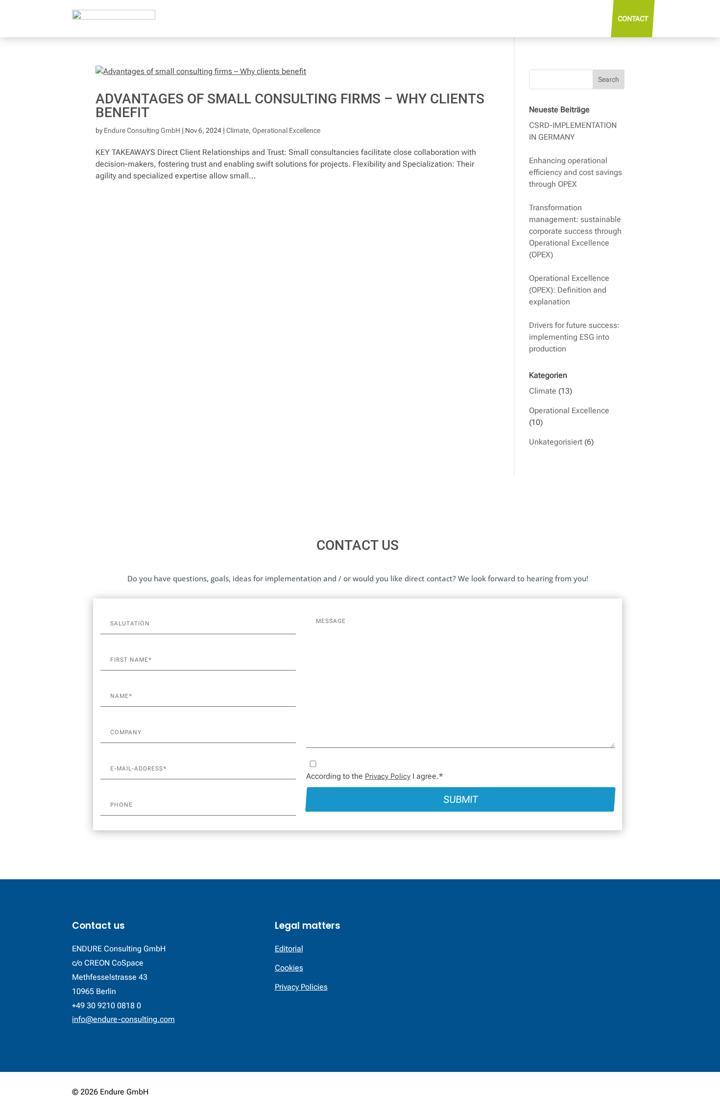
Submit (460, 799)
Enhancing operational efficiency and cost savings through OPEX (575, 172)
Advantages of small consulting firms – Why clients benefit (290, 106)
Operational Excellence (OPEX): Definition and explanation (569, 289)
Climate (237, 130)
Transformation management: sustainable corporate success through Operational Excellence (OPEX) (575, 231)
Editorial (289, 948)
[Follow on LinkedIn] (640, 1093)
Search (608, 79)
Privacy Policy (387, 776)
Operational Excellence (286, 130)
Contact (632, 19)
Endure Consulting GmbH (142, 130)
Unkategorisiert (555, 442)
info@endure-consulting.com (123, 1019)
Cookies (289, 967)
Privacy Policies (301, 987)
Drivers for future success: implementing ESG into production (574, 337)
